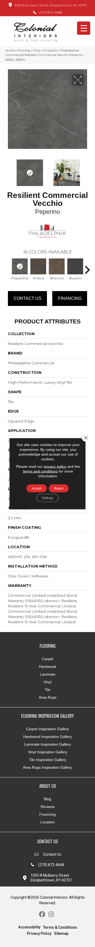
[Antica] (38, 266)
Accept (36, 488)
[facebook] (42, 914)
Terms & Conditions (60, 927)
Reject (58, 488)
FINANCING (70, 298)
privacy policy (55, 466)
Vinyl (36, 50)
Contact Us (27, 298)
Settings (47, 498)
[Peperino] (20, 266)
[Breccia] (57, 266)
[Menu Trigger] (83, 28)
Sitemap (61, 933)
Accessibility (29, 927)
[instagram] (51, 914)
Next (87, 170)
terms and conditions (40, 471)
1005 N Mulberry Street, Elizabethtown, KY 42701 (51, 5)
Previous (8, 170)
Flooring (23, 50)
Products (50, 50)
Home (10, 50)
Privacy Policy (39, 933)
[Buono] (75, 266)
